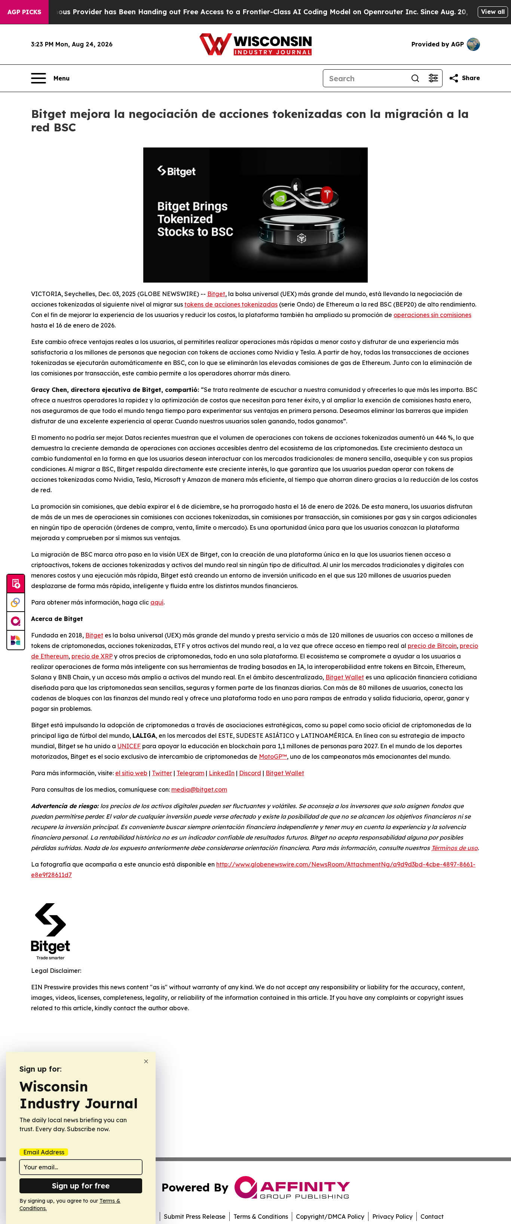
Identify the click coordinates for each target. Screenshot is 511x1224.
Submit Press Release (195, 1216)
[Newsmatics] (15, 640)
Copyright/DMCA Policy (330, 1216)
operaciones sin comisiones (432, 315)
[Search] (415, 78)
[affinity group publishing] (15, 621)
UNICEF (129, 746)
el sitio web (131, 773)
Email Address (43, 1152)
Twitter (162, 773)
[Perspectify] (15, 602)
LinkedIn (222, 773)
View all (493, 11)
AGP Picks (24, 12)
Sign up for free (81, 1185)
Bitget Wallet (344, 677)
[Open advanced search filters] (433, 78)
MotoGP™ (273, 756)
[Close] (146, 1061)
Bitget (216, 294)
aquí (156, 602)
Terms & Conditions (260, 1216)
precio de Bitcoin (432, 645)
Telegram (190, 773)
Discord (250, 773)
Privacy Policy (392, 1216)
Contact (432, 1216)
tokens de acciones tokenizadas (231, 304)
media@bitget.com (199, 789)
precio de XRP (92, 656)
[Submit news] (15, 584)
